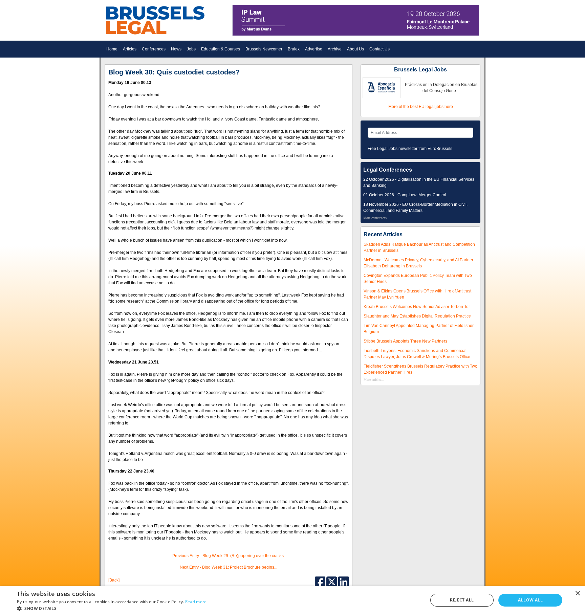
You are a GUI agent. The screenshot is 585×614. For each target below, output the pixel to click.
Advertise (313, 49)
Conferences (154, 49)
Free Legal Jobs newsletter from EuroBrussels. (410, 148)
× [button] (577, 593)
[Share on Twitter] (332, 581)
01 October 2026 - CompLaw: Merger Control (404, 195)
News (176, 49)
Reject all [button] (462, 600)
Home (111, 49)
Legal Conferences (387, 170)
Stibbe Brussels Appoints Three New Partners (405, 341)
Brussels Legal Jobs (420, 69)
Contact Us (379, 49)
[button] (112, 608)
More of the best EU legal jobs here (420, 106)
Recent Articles (383, 234)
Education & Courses (220, 49)
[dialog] (292, 600)
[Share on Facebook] (321, 581)
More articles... (374, 379)
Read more (196, 602)
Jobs (191, 49)
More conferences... (376, 218)
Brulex (294, 49)
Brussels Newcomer (263, 49)
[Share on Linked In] (343, 581)
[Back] (114, 580)
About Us (355, 49)
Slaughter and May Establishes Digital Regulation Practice (417, 316)
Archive (335, 49)
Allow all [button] (530, 600)
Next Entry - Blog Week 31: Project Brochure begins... (228, 567)
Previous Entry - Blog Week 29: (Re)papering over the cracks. (228, 555)
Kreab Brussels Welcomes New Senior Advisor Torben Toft (417, 306)
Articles (129, 49)
